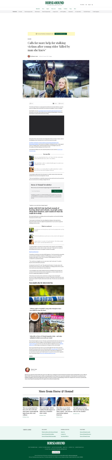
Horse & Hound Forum (85, 436)
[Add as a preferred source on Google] (56, 452)
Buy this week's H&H (32, 447)
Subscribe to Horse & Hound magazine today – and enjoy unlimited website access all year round (46, 337)
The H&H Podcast (87, 11)
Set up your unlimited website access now (47, 353)
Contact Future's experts (45, 447)
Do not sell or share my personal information (56, 449)
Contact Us (63, 434)
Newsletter (71, 11)
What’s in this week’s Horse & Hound (50, 432)
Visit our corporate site (73, 455)
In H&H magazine (96, 11)
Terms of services (45, 194)
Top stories (32, 358)
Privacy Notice (35, 195)
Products (65, 8)
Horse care (53, 8)
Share (32, 103)
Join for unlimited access (61, 33)
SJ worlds (20, 11)
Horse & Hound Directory (85, 434)
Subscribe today (55, 349)
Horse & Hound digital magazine (49, 436)
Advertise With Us (64, 436)
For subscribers (78, 11)
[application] (46, 125)
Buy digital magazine (57, 447)
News (43, 8)
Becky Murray (60, 417)
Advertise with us (79, 447)
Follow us (55, 103)
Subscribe (38, 8)
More (75, 8)
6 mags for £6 (55, 11)
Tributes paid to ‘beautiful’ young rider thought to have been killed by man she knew (45, 309)
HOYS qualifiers (63, 11)
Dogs (71, 8)
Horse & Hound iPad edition (48, 434)
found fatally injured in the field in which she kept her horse (49, 110)
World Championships (46, 11)
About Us (63, 432)
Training (59, 8)
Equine (29, 38)
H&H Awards (37, 11)
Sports (48, 8)
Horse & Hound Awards (85, 432)
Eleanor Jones (35, 56)
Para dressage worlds (28, 11)
